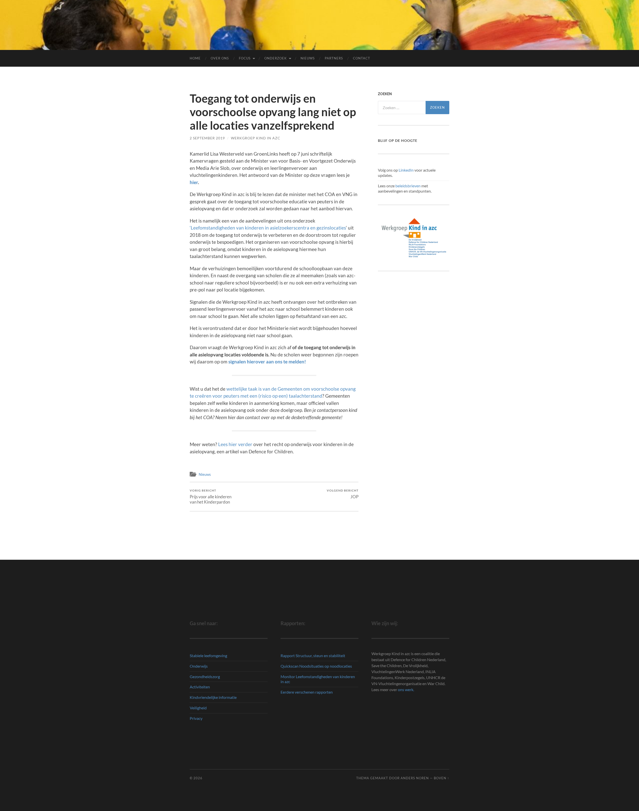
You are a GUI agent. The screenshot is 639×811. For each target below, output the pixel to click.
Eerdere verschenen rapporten (307, 692)
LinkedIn (406, 170)
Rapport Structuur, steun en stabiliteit (313, 655)
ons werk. (406, 689)
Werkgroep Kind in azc (255, 138)
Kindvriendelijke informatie (213, 697)
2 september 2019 (207, 138)
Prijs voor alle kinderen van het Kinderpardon (210, 497)
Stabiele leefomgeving (208, 655)
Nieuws (308, 58)
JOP (342, 494)
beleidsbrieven (408, 185)
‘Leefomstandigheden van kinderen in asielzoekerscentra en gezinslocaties (268, 228)
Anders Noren (415, 778)
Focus (245, 58)
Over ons (220, 58)
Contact (361, 58)
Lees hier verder (235, 444)
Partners (334, 58)
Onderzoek (275, 58)
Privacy (196, 718)
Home (195, 58)
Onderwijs (199, 666)
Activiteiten (200, 686)
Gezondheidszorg (205, 676)
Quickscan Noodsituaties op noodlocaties (316, 666)
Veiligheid (198, 707)
